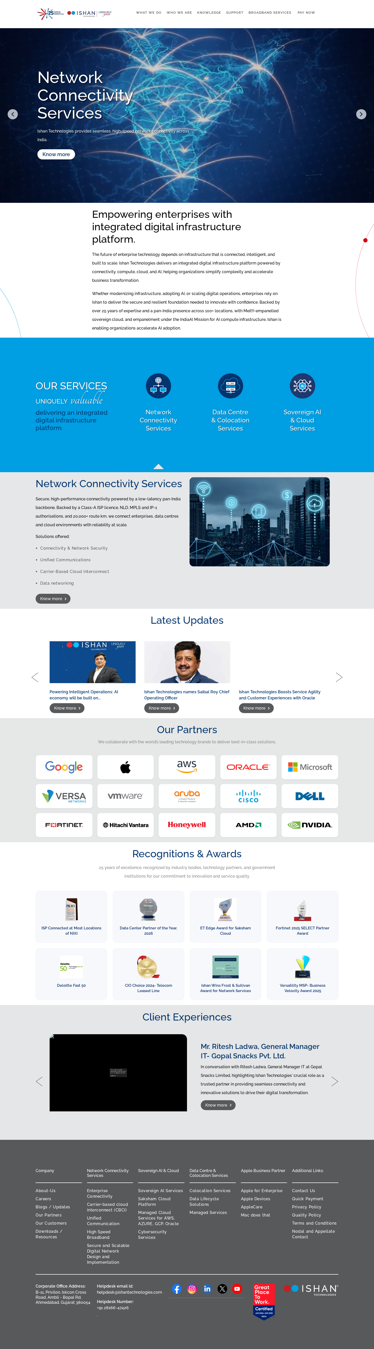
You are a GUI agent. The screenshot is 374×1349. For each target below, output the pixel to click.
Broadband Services (270, 12)
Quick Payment (307, 1198)
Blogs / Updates (53, 1207)
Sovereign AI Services (160, 1190)
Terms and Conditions (314, 1223)
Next (361, 114)
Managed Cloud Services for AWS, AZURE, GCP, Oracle (158, 1218)
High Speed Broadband (99, 1234)
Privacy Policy (306, 1207)
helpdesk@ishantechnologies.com (124, 1292)
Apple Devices (255, 1198)
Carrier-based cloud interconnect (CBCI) (107, 1207)
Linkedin (206, 1289)
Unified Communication (103, 1221)
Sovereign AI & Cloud (158, 1170)
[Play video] (118, 1072)
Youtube (236, 1289)
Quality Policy (306, 1215)
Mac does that (255, 1215)
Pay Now (306, 12)
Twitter (222, 1289)
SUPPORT (234, 12)
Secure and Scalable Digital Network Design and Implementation (108, 1254)
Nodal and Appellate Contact (313, 1234)
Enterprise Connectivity (100, 1193)
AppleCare (252, 1207)
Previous (13, 114)
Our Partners (49, 1215)
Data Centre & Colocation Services (209, 1173)
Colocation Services (210, 1190)
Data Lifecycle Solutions (204, 1201)
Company (45, 1170)
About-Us (45, 1190)
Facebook (176, 1289)
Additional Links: (308, 1170)
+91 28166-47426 (113, 1307)
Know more (56, 150)
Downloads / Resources (49, 1234)
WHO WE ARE (179, 12)
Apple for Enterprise (261, 1190)
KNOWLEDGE (209, 12)
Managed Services (208, 1212)
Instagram (191, 1289)
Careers (43, 1198)
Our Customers (51, 1223)
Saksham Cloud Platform (154, 1201)
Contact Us (303, 1190)
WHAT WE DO (148, 12)
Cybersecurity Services (152, 1234)
